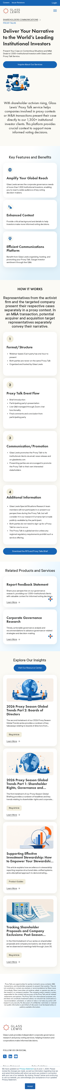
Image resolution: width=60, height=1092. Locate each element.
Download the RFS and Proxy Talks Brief (30, 551)
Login (54, 3)
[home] (11, 11)
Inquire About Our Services (30, 64)
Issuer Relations (18, 3)
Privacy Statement (27, 1068)
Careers (6, 3)
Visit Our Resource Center (30, 668)
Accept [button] (30, 1086)
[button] (55, 11)
